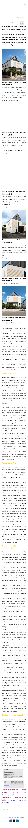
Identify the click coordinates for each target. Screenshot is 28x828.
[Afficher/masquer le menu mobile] (25, 4)
